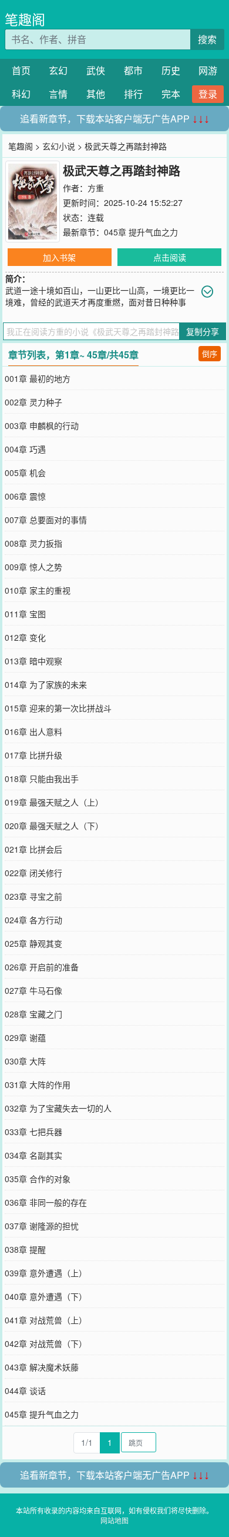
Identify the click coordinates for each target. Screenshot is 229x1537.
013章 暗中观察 (33, 661)
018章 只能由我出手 (42, 778)
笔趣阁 (25, 19)
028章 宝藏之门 (33, 1014)
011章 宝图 (25, 614)
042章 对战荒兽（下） (46, 1343)
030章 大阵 (25, 1061)
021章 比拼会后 (33, 849)
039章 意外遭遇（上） (46, 1273)
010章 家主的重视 (37, 590)
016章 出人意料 (33, 731)
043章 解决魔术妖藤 (42, 1367)
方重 (95, 188)
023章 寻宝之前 (33, 896)
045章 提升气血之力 (141, 232)
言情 (58, 94)
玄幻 (58, 70)
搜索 (207, 39)
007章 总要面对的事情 (46, 519)
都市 (133, 70)
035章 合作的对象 (37, 1179)
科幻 (21, 94)
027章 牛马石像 (33, 990)
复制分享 (202, 331)
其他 (95, 94)
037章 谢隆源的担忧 (42, 1226)
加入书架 (59, 257)
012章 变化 (25, 637)
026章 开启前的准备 (42, 967)
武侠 (95, 70)
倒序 (209, 353)
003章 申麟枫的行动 (42, 425)
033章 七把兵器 (33, 1131)
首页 (21, 70)
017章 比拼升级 (33, 755)
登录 (207, 94)
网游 (207, 70)
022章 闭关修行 (33, 873)
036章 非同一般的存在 (46, 1202)
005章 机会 (25, 472)
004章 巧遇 (25, 449)
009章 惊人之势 (33, 567)
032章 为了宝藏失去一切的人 (58, 1108)
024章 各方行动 (33, 920)
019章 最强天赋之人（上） (54, 802)
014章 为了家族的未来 (46, 684)
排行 (133, 94)
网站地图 (114, 1520)
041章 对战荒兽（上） (46, 1320)
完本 (170, 94)
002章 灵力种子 (33, 402)
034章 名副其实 (33, 1155)
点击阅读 (169, 257)
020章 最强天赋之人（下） (54, 825)
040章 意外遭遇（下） (46, 1296)
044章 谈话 (25, 1390)
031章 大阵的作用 (37, 1084)
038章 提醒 (25, 1249)
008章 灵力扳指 (33, 543)
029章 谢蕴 (25, 1037)
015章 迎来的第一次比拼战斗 (58, 708)
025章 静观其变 (33, 943)
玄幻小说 (58, 146)
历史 (170, 70)
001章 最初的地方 (37, 378)
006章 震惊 (25, 496)
